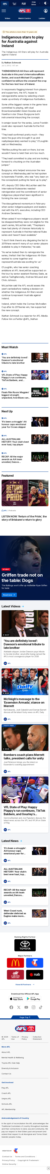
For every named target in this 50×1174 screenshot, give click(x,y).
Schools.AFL (7, 1104)
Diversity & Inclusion (10, 1068)
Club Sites (33, 3)
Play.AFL (5, 1088)
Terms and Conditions (25, 1156)
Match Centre (24, 18)
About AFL (6, 1052)
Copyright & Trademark (28, 1160)
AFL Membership (8, 1109)
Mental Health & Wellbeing (13, 1057)
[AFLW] (14, 4)
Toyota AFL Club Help (11, 1063)
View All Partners (23, 984)
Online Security (9, 1164)
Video (7, 18)
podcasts (12, 510)
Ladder (42, 18)
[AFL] (5, 4)
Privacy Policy (25, 1038)
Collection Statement (37, 1038)
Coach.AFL (6, 1093)
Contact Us (6, 1074)
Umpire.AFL (6, 1098)
